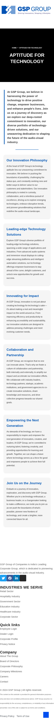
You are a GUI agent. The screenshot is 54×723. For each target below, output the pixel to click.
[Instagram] (23, 578)
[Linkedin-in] (16, 578)
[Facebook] (10, 578)
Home (14, 48)
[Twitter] (3, 578)
